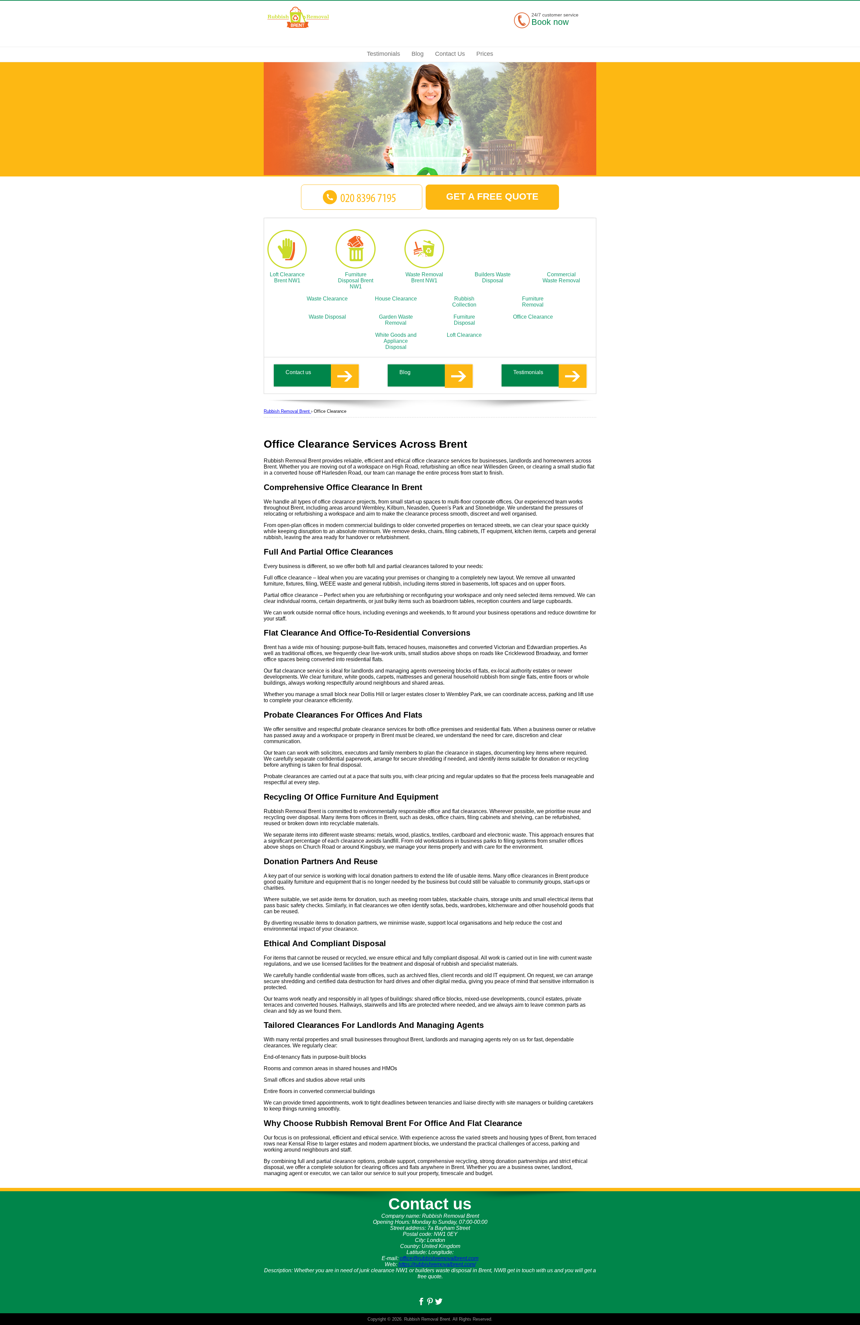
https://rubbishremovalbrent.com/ (437, 1264)
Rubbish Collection (464, 302)
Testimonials (528, 372)
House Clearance (396, 299)
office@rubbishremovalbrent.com (439, 1258)
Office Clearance (533, 317)
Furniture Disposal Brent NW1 (355, 280)
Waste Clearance (327, 299)
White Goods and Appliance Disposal (396, 341)
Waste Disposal (327, 317)
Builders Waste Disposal (493, 277)
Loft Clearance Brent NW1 (287, 277)
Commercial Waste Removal (561, 277)
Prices (484, 53)
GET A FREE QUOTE (492, 196)
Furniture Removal (533, 302)
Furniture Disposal (464, 320)
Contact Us (450, 53)
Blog (405, 372)
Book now (550, 22)
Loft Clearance (464, 335)
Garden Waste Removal (396, 320)
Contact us (298, 372)
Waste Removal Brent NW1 (424, 277)
